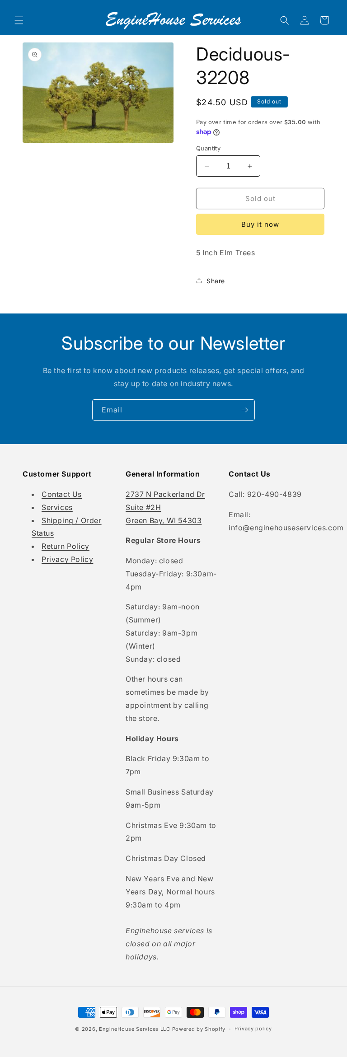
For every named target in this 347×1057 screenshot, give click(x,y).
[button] (19, 20)
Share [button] (215, 281)
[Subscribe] (244, 410)
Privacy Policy (67, 559)
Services (57, 507)
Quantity (208, 148)
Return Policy (65, 546)
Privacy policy (253, 1028)
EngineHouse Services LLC (134, 1029)
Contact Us (62, 494)
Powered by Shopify (199, 1029)
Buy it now (260, 224)
